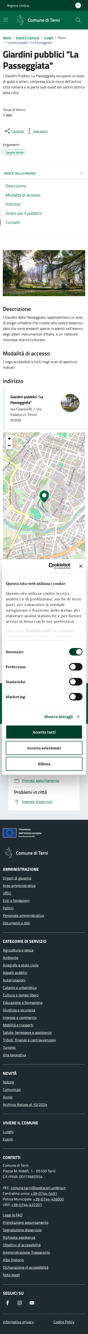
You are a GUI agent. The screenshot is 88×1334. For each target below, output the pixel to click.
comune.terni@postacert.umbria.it (38, 1188)
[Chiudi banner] (80, 566)
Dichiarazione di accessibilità (25, 1267)
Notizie (8, 1082)
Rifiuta (44, 764)
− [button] (9, 445)
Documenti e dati (16, 923)
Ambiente (10, 957)
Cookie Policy (64, 1322)
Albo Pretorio (13, 1260)
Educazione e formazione (22, 1002)
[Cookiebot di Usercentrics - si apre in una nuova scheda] (52, 566)
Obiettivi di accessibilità (22, 1245)
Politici (8, 908)
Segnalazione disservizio (22, 1230)
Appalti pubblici (15, 972)
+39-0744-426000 (48, 1199)
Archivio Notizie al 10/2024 (25, 1104)
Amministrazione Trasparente (26, 1252)
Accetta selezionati (44, 748)
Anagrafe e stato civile (20, 965)
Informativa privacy (18, 1322)
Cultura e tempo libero (20, 995)
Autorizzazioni (14, 980)
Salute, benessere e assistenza (27, 1032)
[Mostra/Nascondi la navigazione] (5, 19)
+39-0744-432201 (26, 1204)
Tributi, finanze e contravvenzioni (29, 1040)
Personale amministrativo (23, 915)
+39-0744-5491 (44, 1193)
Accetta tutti (44, 732)
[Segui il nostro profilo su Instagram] (19, 1303)
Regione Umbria (18, 5)
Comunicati (12, 1089)
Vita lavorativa (14, 1055)
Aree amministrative (19, 885)
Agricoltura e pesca (18, 950)
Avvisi (7, 1097)
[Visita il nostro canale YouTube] (32, 1303)
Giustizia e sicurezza (19, 1010)
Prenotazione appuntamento (25, 1222)
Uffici (7, 893)
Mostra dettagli (58, 716)
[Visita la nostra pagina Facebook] (7, 1303)
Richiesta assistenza (19, 1237)
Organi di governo (17, 878)
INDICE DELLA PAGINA (19, 173)
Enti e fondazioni (16, 900)
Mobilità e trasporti (18, 1025)
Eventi (8, 1139)
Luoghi (8, 1131)
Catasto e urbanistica (20, 987)
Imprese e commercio (20, 1017)
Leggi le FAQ (13, 1215)
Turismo (9, 1047)
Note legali (11, 1275)
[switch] (75, 667)
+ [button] (9, 438)
